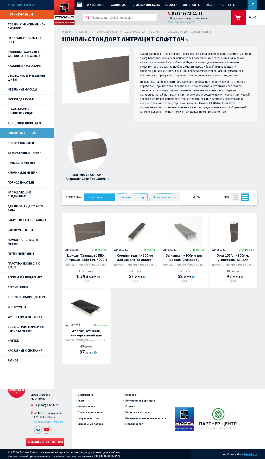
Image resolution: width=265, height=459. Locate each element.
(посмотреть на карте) (181, 22)
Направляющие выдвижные (19, 194)
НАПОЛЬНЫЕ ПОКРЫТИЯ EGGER (24, 40)
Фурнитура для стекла (25, 317)
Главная (66, 31)
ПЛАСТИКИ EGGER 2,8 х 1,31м (24, 265)
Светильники (18, 287)
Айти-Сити (250, 454)
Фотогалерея (192, 5)
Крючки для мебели (22, 172)
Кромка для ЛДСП (21, 143)
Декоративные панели (25, 153)
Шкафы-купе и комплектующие (20, 111)
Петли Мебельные (21, 253)
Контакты (228, 5)
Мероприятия (134, 424)
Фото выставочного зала (48, 421)
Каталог (83, 31)
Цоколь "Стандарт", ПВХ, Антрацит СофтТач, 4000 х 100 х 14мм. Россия (86, 257)
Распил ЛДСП (118, 5)
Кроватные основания (25, 350)
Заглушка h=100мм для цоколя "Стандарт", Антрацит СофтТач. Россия (184, 257)
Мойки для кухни (21, 99)
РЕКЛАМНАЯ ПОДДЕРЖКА (25, 277)
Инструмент (17, 307)
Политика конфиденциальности (145, 418)
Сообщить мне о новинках (45, 441)
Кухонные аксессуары (24, 66)
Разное (13, 360)
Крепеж (13, 340)
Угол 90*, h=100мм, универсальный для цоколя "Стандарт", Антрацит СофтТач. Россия (86, 333)
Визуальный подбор (90, 424)
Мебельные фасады (22, 89)
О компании (96, 5)
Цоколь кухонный (22, 133)
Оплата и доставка (146, 5)
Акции (211, 5)
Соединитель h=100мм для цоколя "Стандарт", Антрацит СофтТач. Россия (135, 257)
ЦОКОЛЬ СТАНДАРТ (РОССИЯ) (142, 31)
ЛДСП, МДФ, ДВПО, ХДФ (24, 123)
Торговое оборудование (27, 297)
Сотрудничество (88, 418)
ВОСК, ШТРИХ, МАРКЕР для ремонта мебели (26, 329)
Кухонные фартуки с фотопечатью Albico (24, 54)
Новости (171, 5)
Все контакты (16, 387)
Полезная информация (140, 400)
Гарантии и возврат (138, 412)
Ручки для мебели (21, 163)
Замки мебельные (21, 230)
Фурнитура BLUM (20, 14)
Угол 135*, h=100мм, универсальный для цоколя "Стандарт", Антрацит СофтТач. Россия (233, 257)
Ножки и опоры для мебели (23, 242)
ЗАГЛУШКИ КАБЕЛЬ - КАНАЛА (27, 220)
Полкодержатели (21, 182)
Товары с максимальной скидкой (27, 26)
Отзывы (130, 406)
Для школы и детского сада (25, 208)
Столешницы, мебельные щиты (27, 77)
